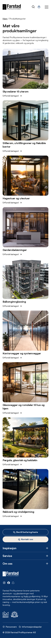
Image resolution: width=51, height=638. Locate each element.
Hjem (5, 18)
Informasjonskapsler (32, 626)
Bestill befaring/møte (27, 532)
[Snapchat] (13, 583)
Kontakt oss (27, 539)
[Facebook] (8, 583)
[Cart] (39, 7)
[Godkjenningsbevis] (6, 614)
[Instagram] (4, 583)
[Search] (33, 7)
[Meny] (46, 7)
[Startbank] (26, 614)
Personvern (11, 626)
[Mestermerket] (14, 614)
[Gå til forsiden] (12, 7)
